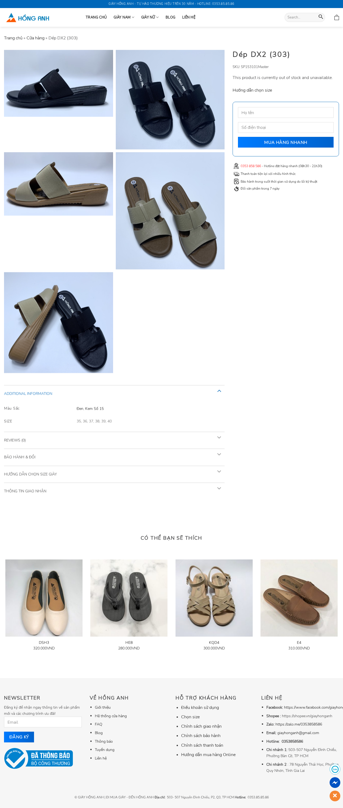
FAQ (98, 724)
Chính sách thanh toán (202, 745)
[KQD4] (214, 598)
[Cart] (336, 17)
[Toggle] (219, 390)
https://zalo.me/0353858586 (298, 724)
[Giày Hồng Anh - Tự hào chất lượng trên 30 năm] (41, 17)
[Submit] (320, 17)
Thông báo (104, 741)
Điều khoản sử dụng (200, 708)
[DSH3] (44, 598)
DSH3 (44, 642)
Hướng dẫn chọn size (252, 90)
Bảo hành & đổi (19, 457)
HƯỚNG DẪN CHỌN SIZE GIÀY (30, 473)
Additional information (28, 393)
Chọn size (190, 717)
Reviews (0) (15, 440)
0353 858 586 (251, 166)
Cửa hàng (35, 38)
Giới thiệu (103, 707)
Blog (170, 17)
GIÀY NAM (122, 17)
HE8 (129, 642)
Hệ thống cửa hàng (111, 716)
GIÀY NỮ (148, 17)
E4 (299, 642)
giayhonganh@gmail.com (298, 732)
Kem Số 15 (94, 408)
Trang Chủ (96, 17)
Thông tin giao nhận (25, 491)
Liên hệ (188, 17)
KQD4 (214, 642)
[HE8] (128, 598)
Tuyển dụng (104, 749)
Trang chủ (13, 38)
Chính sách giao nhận (201, 726)
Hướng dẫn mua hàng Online (208, 755)
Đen (80, 408)
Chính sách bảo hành (201, 736)
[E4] (299, 598)
